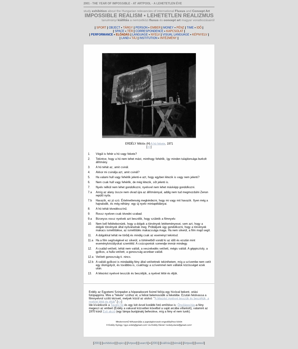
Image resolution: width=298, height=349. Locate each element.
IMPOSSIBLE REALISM (113, 15)
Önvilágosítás (186, 305)
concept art (172, 20)
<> (119, 301)
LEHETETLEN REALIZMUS (180, 15)
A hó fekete (158, 143)
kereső (199, 343)
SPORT (101, 27)
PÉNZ (173, 27)
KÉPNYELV (185, 34)
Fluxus (180, 11)
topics (121, 343)
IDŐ (194, 27)
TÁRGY (121, 27)
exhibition (99, 11)
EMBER (148, 27)
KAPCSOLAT (159, 31)
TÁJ (129, 38)
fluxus (154, 20)
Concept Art (201, 11)
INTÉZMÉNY (158, 38)
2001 (97, 343)
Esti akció (109, 311)
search (143, 343)
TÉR (124, 31)
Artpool (132, 343)
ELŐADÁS (110, 34)
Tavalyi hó (117, 305)
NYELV (146, 34)
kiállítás (123, 20)
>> (149, 146)
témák (177, 343)
